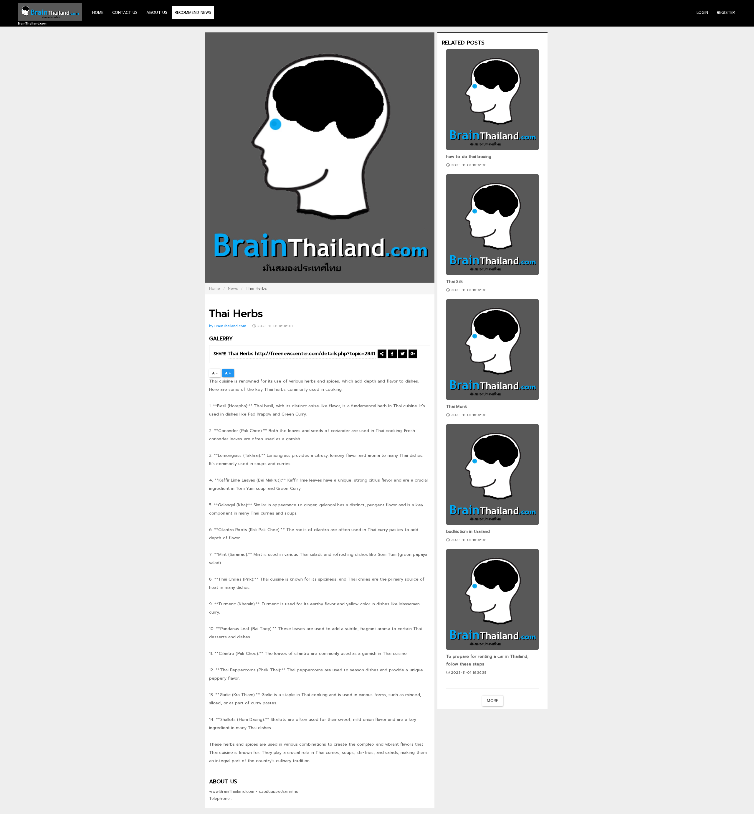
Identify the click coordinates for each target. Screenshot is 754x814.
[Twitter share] (402, 354)
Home (214, 288)
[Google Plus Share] (413, 354)
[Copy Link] (381, 354)
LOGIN (702, 12)
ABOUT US (156, 12)
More (492, 700)
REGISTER (726, 12)
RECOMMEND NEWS (193, 12)
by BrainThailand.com (228, 326)
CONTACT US (125, 12)
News (233, 288)
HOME (97, 12)
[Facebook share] (392, 354)
